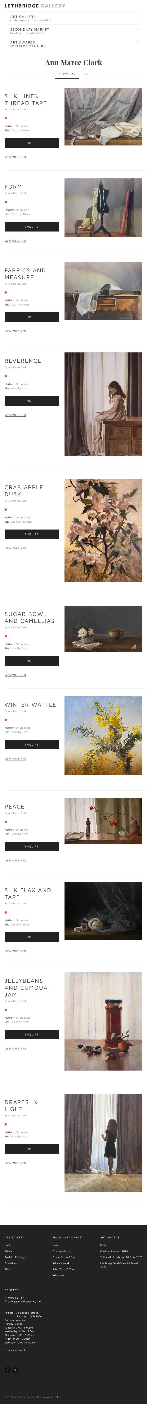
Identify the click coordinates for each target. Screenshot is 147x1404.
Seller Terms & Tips (63, 1269)
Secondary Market (30, 30)
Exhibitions (11, 1263)
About (8, 1269)
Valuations (58, 1275)
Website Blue (53, 1396)
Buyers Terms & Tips (64, 1257)
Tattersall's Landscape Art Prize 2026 (121, 1257)
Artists (8, 1251)
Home (8, 1244)
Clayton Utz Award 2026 (114, 1251)
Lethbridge (35, 5)
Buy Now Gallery (61, 1251)
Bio (86, 73)
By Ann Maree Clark (16, 109)
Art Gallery (31, 18)
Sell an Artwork (60, 1263)
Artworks (67, 73)
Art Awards (27, 43)
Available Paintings (15, 1257)
